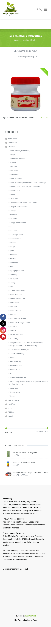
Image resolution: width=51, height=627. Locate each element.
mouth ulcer (14, 303)
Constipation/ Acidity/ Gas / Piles (23, 203)
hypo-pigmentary (17, 270)
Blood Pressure (16, 179)
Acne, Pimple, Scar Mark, (20, 151)
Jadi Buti (11, 404)
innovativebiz (30, 616)
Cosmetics (12, 143)
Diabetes (13, 215)
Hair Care (13, 255)
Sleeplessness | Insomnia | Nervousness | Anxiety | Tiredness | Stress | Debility (25, 343)
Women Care (15, 392)
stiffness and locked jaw (20, 349)
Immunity (13, 275)
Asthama (13, 167)
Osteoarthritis (15, 310)
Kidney (12, 283)
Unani (10, 416)
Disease (11, 147)
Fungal (12, 247)
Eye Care (13, 231)
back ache (14, 171)
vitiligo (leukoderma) (18, 377)
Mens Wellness (16, 295)
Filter (8, 432)
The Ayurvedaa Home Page (25, 620)
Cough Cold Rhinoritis (18, 207)
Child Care (14, 199)
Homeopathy (13, 400)
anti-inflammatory (17, 159)
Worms (12, 396)
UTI (11, 373)
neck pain (13, 306)
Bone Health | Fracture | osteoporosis (25, 187)
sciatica (13, 330)
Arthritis (13, 163)
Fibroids (13, 243)
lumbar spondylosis (18, 290)
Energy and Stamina (18, 223)
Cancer (12, 195)
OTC (10, 408)
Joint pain (14, 278)
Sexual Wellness (16, 334)
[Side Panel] (45, 9)
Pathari (13, 315)
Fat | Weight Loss (16, 235)
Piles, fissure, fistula (18, 318)
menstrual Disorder (17, 298)
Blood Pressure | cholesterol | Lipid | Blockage (28, 183)
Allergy (12, 155)
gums (12, 251)
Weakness (14, 388)
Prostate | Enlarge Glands (20, 323)
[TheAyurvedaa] (11, 9)
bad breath (14, 175)
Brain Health (15, 191)
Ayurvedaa (12, 139)
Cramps (13, 211)
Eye (11, 227)
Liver (11, 287)
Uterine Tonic (15, 369)
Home (16, 40)
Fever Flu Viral (15, 239)
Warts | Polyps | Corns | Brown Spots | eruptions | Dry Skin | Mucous (28, 382)
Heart (12, 267)
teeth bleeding (15, 361)
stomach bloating (17, 353)
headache (14, 263)
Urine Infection (16, 365)
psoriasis (13, 326)
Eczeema (13, 219)
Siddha (11, 412)
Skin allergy (14, 338)
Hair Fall (13, 259)
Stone (12, 357)
